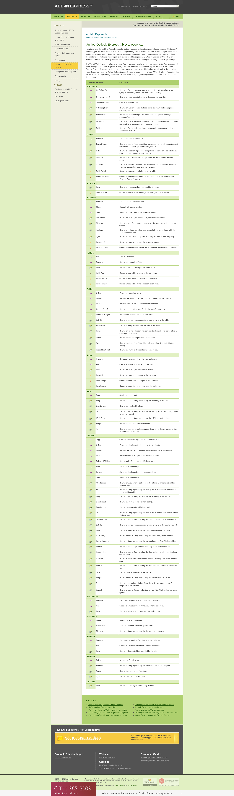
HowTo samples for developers (111, 765)
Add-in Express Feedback (83, 737)
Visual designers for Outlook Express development (108, 713)
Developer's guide (62, 101)
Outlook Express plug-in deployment (149, 707)
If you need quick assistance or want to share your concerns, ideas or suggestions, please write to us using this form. (151, 738)
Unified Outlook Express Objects (64, 66)
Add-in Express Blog (107, 758)
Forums (126, 17)
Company (58, 17)
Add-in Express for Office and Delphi (155, 761)
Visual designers (61, 49)
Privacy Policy (119, 785)
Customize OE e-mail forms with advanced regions (108, 715)
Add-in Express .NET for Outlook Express (64, 31)
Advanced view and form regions (64, 54)
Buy (178, 17)
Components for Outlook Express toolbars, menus (154, 705)
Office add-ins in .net (63, 758)
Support (114, 17)
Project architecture (62, 44)
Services (85, 17)
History (57, 80)
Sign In (121, 6)
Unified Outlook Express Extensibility (64, 38)
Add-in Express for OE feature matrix (149, 710)
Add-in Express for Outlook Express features (152, 715)
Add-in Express (72, 779)
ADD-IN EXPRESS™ (74, 6)
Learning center (143, 17)
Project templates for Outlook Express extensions (108, 710)
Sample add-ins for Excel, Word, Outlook (115, 768)
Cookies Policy (132, 785)
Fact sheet (59, 96)
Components (60, 60)
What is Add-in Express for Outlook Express (105, 705)
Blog (158, 17)
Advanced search (140, 6)
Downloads (100, 17)
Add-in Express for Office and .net (154, 758)
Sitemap (128, 6)
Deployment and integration (65, 72)
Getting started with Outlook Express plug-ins (66, 90)
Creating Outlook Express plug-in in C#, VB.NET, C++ (156, 713)
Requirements (60, 76)
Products (59, 26)
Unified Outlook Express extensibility (102, 707)
